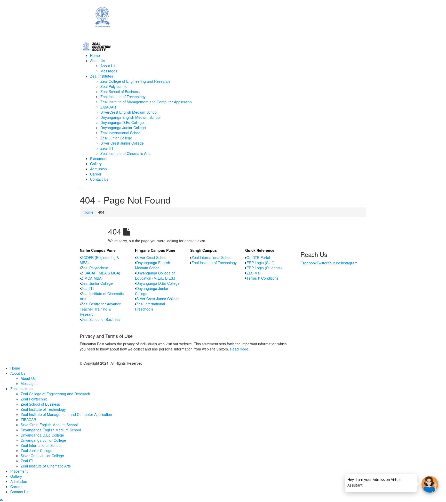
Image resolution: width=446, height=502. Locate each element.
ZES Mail (253, 272)
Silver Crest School (151, 257)
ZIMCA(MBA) (92, 278)
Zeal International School (120, 132)
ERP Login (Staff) (260, 262)
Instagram (349, 262)
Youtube (334, 262)
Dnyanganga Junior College (123, 127)
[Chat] (429, 484)
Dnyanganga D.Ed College (122, 122)
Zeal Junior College (116, 137)
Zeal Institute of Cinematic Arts (125, 153)
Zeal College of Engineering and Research (135, 81)
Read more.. (240, 349)
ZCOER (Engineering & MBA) (99, 260)
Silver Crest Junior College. (158, 298)
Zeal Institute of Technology (123, 96)
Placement (98, 158)
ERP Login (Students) (264, 267)
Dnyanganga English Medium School (130, 117)
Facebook (308, 262)
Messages (108, 70)
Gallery (96, 163)
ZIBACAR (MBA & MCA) (100, 272)
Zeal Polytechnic (113, 86)
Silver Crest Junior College (122, 143)
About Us (97, 60)
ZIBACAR (108, 107)
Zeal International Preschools (150, 306)
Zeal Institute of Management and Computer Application (146, 101)
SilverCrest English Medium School (128, 112)
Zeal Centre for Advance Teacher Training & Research (100, 309)
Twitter (322, 262)
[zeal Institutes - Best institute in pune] (223, 20)
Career (95, 174)
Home (95, 55)
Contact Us (99, 179)
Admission (98, 168)
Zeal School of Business (120, 91)
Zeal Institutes (101, 76)
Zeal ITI (106, 148)
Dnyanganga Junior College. (151, 291)
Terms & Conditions (262, 278)
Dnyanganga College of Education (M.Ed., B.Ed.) (155, 275)
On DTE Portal (258, 257)
